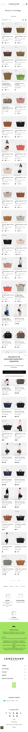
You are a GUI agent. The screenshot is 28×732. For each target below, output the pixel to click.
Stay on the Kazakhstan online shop (14, 376)
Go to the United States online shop (14, 372)
